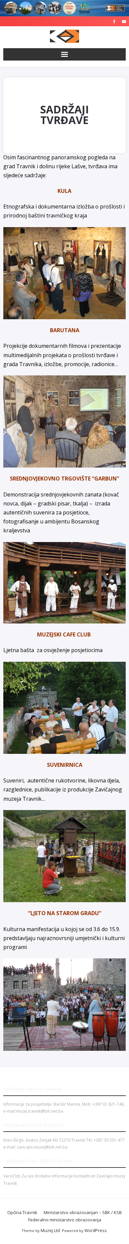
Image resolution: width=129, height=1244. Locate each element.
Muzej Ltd (50, 1230)
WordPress (95, 1230)
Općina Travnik (22, 1212)
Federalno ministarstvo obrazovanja (64, 1220)
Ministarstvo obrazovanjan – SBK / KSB (83, 1212)
